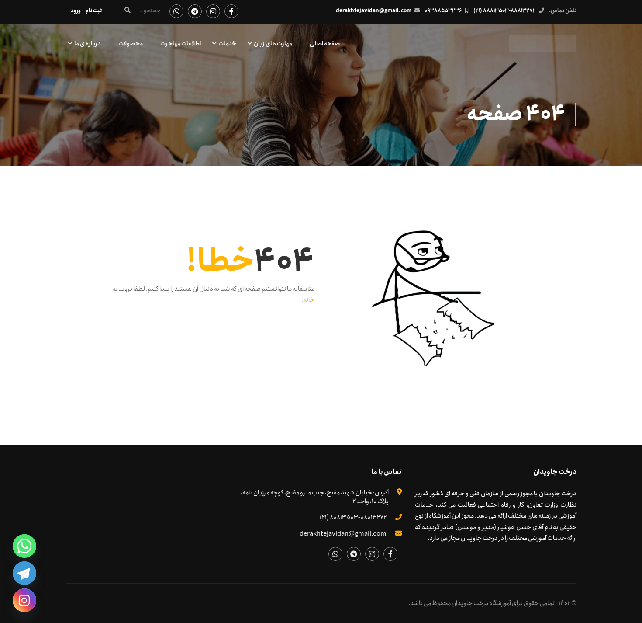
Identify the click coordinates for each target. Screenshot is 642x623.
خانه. (307, 300)
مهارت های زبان (273, 44)
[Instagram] (24, 600)
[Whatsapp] (24, 546)
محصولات (130, 44)
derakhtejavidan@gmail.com (373, 11)
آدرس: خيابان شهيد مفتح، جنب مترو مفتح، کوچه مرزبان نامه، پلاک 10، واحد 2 (315, 497)
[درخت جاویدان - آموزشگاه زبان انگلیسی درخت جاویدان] (542, 48)
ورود (76, 11)
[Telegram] (24, 573)
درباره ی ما (87, 44)
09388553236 (443, 11)
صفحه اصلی (325, 44)
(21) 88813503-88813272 (504, 11)
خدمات (227, 44)
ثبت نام (94, 11)
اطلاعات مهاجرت (180, 44)
